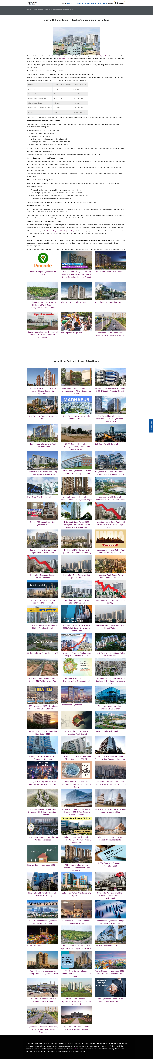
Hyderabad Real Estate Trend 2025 (42, 653)
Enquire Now (151, 425)
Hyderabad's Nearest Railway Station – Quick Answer (43, 1000)
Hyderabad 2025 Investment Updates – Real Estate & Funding (76, 551)
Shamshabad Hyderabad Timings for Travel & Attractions (110, 922)
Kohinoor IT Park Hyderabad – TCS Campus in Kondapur (43, 757)
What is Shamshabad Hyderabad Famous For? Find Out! (43, 922)
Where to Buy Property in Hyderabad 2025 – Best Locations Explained (76, 1001)
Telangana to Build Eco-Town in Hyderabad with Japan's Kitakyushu (76, 947)
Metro (69, 58)
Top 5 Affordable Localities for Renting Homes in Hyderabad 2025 (43, 972)
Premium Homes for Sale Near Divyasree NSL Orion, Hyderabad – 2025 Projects (43, 812)
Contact (110, 3)
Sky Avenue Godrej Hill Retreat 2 (109, 272)
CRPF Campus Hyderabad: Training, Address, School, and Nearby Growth (76, 446)
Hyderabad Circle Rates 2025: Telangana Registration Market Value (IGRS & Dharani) (76, 524)
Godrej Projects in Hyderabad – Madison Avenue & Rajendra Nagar (76, 498)
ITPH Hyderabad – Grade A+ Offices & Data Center (110, 707)
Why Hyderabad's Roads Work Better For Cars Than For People (110, 334)
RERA (74, 1049)
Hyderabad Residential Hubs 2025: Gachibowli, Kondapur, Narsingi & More (110, 681)
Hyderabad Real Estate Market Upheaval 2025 (76, 576)
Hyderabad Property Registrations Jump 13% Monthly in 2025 (76, 654)
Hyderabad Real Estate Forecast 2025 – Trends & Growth (43, 626)
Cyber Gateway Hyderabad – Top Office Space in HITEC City (43, 473)
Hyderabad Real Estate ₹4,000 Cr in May (110, 601)
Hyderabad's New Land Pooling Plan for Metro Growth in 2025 (76, 679)
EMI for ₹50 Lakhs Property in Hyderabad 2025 (43, 523)
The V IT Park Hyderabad (106, 946)
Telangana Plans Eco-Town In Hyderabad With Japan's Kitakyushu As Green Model (43, 305)
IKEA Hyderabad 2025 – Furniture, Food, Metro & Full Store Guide (43, 707)
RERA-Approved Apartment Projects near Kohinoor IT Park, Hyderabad (76, 867)
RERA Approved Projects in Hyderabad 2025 (110, 864)
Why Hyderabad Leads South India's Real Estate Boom (110, 1000)
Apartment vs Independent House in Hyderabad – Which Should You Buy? (76, 391)
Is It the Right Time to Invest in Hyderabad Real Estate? (76, 732)
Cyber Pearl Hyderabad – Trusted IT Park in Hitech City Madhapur (76, 472)
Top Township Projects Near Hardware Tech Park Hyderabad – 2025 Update (110, 419)
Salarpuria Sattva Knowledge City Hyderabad (76, 894)
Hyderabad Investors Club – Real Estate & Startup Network (110, 551)
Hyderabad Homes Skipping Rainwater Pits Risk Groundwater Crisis (76, 784)
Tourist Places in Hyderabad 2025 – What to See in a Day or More (110, 972)
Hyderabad (104, 56)
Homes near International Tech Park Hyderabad (42, 445)
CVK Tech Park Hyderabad (106, 444)
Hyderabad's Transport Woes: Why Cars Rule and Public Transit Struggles (43, 1029)
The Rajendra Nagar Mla (71, 333)
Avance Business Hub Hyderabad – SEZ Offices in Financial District (110, 389)
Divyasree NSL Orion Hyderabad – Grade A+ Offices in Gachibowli (110, 473)
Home (64, 3)
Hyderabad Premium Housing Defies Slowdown (43, 576)
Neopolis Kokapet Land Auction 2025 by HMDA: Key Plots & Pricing (110, 783)
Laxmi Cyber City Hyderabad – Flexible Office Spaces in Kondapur (110, 757)
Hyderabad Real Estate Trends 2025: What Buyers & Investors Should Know (76, 628)
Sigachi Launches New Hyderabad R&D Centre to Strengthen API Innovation (43, 334)
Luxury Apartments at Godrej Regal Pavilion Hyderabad (43, 838)
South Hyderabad (34, 946)
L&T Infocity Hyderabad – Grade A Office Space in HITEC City (76, 757)
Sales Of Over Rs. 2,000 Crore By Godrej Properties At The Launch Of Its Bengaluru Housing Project (76, 274)
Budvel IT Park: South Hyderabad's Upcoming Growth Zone (87, 3)
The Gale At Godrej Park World (74, 302)
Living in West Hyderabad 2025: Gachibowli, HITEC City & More (43, 783)
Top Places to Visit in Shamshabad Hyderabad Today (76, 922)
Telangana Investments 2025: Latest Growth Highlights (110, 838)
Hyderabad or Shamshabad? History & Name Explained (76, 1028)
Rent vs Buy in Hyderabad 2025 (41, 865)
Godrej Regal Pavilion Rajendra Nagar (61, 231)
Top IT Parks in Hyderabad (106, 731)
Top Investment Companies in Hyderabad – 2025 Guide (43, 551)
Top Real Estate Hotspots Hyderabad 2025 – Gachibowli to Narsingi (76, 973)
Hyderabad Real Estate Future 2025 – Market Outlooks (110, 576)
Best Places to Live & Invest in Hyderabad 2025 (76, 417)
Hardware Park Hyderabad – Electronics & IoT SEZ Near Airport (110, 498)
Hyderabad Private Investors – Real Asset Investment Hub (110, 810)
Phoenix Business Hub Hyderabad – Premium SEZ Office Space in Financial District (76, 812)
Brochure (120, 3)
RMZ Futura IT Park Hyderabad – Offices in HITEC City (42, 894)
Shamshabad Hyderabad (71, 705)
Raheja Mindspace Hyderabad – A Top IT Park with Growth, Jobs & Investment (76, 840)
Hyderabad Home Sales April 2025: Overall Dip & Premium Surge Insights (110, 524)
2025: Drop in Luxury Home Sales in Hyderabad (110, 654)
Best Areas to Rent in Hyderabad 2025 (43, 417)
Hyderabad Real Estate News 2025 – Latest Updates (110, 626)
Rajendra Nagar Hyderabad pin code (42, 273)
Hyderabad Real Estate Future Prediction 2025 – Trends (43, 601)
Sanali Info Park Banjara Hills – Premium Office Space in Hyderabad (110, 895)
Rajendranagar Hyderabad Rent (108, 302)
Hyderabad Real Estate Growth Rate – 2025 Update (76, 601)
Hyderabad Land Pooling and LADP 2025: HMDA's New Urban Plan (43, 679)
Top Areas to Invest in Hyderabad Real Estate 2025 (42, 732)
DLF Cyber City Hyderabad (39, 497)
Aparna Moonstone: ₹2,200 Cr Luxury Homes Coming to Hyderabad (43, 391)
